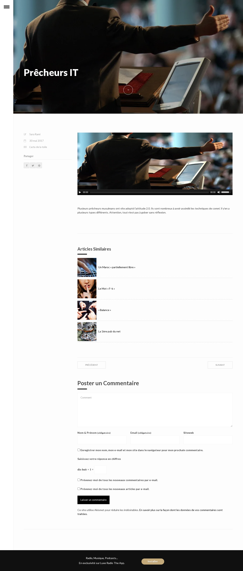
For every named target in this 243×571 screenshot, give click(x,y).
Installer (153, 561)
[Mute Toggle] (218, 192)
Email (140, 432)
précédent (91, 364)
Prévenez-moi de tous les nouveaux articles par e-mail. (114, 489)
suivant (220, 364)
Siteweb (188, 432)
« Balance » (104, 310)
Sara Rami (34, 134)
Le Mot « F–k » (106, 288)
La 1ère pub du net (109, 331)
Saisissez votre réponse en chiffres (99, 458)
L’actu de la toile (38, 146)
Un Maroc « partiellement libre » (116, 267)
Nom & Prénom (93, 432)
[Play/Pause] (79, 192)
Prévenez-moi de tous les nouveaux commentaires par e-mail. (119, 480)
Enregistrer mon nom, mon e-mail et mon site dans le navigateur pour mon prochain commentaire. (141, 450)
